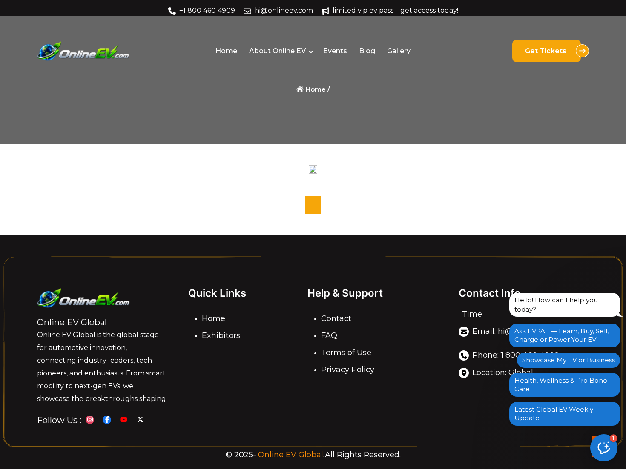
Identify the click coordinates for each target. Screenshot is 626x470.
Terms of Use (346, 352)
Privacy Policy (347, 369)
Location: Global (502, 372)
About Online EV (277, 51)
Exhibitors (221, 335)
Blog (367, 51)
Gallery (399, 51)
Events (335, 51)
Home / (317, 89)
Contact (336, 318)
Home (226, 51)
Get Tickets (546, 51)
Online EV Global (290, 454)
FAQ (329, 335)
